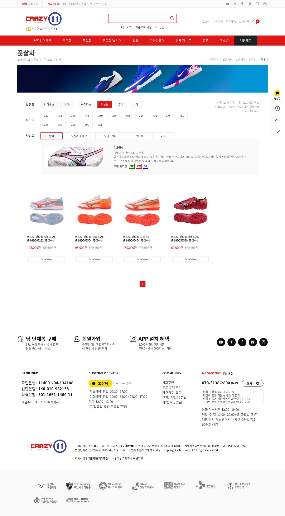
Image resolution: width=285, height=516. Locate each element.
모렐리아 (139, 136)
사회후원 (33, 4)
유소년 (224, 40)
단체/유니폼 (184, 40)
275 (168, 116)
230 (46, 116)
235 (60, 116)
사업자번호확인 (121, 458)
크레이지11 (23, 59)
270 (155, 116)
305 (100, 125)
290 (60, 125)
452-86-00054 (211, 446)
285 (46, 125)
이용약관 (138, 458)
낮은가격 (227, 59)
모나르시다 (110, 136)
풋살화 (87, 40)
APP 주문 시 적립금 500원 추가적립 (72, 4)
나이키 (67, 104)
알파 (58, 59)
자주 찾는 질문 (172, 392)
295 (73, 125)
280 (182, 116)
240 (73, 116)
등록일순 (214, 59)
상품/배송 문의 (172, 402)
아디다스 (86, 104)
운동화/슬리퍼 (112, 40)
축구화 (67, 40)
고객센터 (244, 21)
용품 (206, 40)
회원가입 (218, 21)
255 (114, 116)
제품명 (252, 59)
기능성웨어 (157, 40)
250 (100, 116)
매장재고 (246, 40)
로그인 (206, 21)
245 (87, 116)
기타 (135, 104)
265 (141, 116)
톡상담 (103, 383)
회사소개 (80, 458)
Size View (46, 259)
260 (127, 116)
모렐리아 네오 (79, 136)
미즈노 (48, 59)
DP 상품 (159, 27)
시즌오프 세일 (143, 27)
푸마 (120, 104)
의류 (136, 40)
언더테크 (45, 40)
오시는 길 (252, 383)
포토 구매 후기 (172, 387)
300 (87, 125)
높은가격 (241, 59)
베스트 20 (126, 27)
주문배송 (231, 21)
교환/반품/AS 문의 (174, 397)
